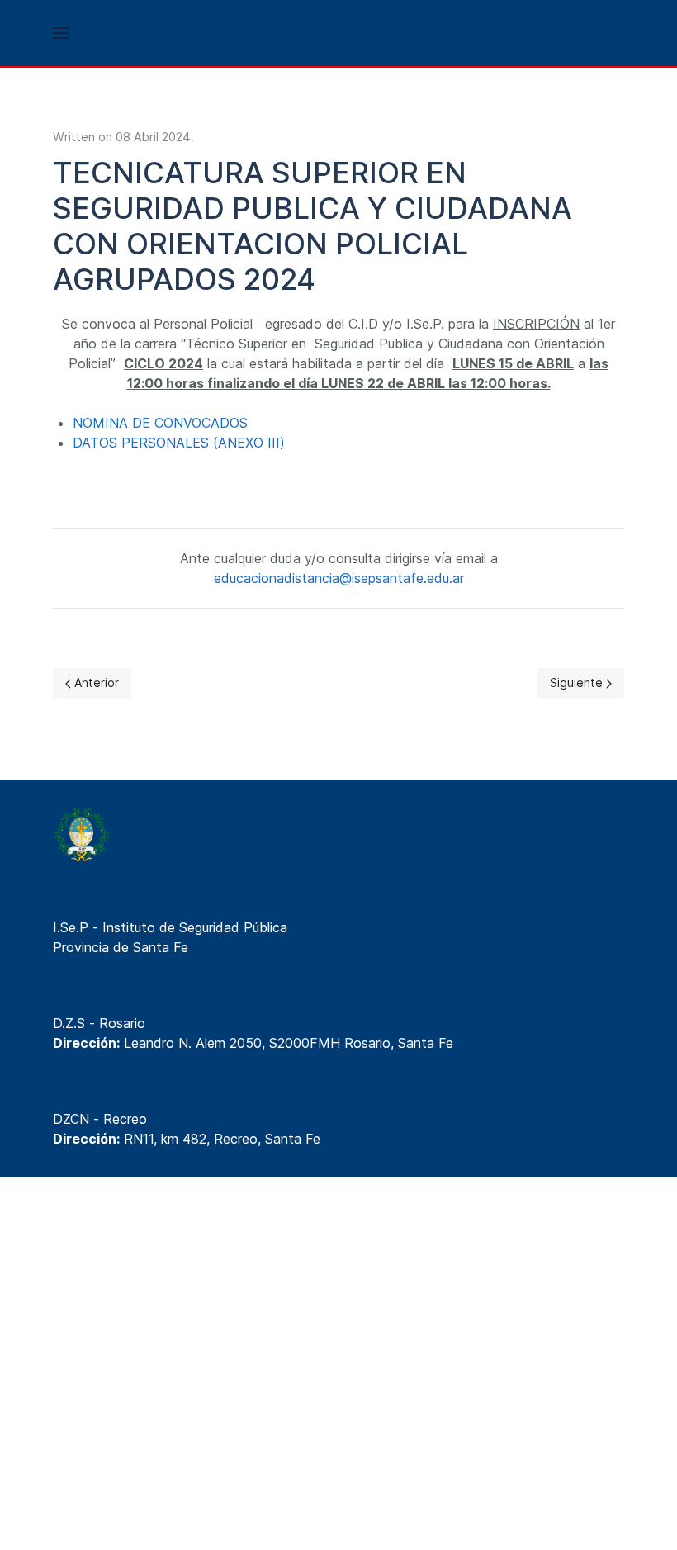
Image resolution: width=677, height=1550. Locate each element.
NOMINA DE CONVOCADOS (160, 423)
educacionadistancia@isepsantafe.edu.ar (339, 578)
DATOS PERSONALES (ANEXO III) (179, 442)
